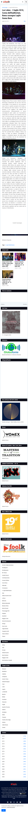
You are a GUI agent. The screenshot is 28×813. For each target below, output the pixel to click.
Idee (3, 593)
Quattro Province (6, 707)
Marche (4, 694)
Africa (3, 645)
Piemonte (4, 702)
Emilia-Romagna (5, 681)
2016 (14, 751)
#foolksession (5, 570)
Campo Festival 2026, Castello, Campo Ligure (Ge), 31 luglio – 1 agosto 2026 (7, 264)
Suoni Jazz (4, 626)
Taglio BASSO (5, 628)
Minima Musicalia (6, 603)
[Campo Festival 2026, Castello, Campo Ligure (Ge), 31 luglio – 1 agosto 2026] (7, 257)
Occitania (4, 699)
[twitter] (17, 802)
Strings (3, 623)
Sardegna (4, 712)
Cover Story (4, 582)
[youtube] (20, 802)
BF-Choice (4, 572)
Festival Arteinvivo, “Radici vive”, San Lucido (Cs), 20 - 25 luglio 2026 (19, 264)
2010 (14, 736)
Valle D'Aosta (5, 724)
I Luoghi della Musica (13, 7)
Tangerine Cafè (5, 631)
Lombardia (4, 691)
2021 (14, 764)
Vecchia (25, 304)
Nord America (5, 655)
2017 (14, 753)
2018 (14, 756)
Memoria (4, 600)
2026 (14, 776)
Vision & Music (5, 633)
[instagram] (14, 802)
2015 (14, 748)
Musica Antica (5, 605)
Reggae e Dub (5, 618)
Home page (4, 7)
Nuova (2, 304)
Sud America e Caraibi (7, 660)
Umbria (3, 722)
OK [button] (3, 810)
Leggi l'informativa (11, 807)
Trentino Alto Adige (6, 719)
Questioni (4, 616)
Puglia (3, 704)
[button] (1, 2)
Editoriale (4, 585)
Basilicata (4, 671)
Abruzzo (4, 668)
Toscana (4, 717)
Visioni (3, 636)
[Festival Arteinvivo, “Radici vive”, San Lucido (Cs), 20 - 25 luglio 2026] (20, 257)
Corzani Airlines (5, 580)
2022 (14, 766)
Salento (4, 709)
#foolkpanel (4, 567)
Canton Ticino (5, 679)
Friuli (3, 684)
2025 (14, 774)
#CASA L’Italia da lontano (7, 565)
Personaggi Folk (5, 610)
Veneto (3, 727)
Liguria (3, 689)
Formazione (4, 588)
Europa (3, 650)
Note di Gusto (5, 608)
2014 (14, 746)
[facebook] (7, 802)
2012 (14, 741)
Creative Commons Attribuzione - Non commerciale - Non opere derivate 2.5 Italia (14, 797)
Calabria (4, 674)
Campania (4, 676)
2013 (14, 743)
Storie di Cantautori (6, 621)
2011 (14, 738)
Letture (3, 598)
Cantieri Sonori (5, 575)
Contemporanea (5, 577)
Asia (3, 647)
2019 (14, 759)
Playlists (4, 613)
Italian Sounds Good (6, 595)
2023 (14, 769)
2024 (14, 771)
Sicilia (3, 714)
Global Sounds (5, 652)
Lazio (3, 686)
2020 (14, 761)
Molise (3, 696)
